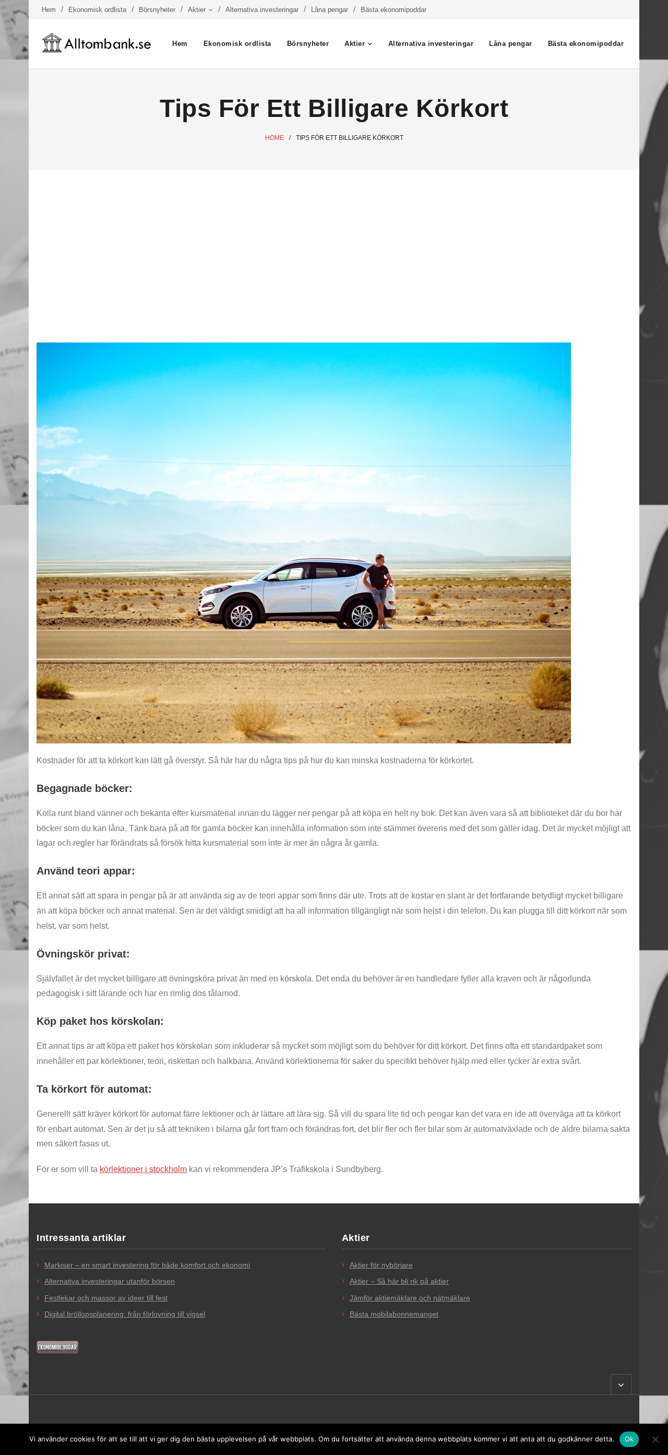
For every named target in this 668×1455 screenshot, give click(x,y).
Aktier (197, 10)
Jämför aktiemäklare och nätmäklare (410, 1298)
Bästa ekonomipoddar (393, 10)
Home (274, 137)
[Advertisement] (334, 248)
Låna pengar (329, 10)
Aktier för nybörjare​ (381, 1265)
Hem (49, 10)
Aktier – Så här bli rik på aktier (399, 1281)
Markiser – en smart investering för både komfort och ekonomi (147, 1265)
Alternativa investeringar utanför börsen (109, 1281)
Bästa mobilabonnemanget (394, 1314)
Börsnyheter (157, 10)
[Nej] (655, 1439)
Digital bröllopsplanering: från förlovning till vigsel (124, 1314)
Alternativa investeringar (262, 10)
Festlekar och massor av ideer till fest (106, 1298)
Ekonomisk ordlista (97, 10)
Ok (629, 1439)
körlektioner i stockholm (143, 1169)
